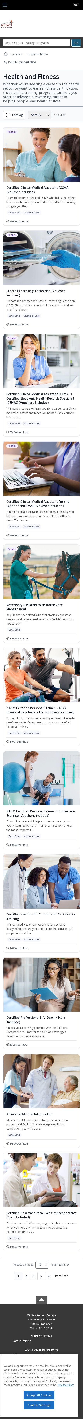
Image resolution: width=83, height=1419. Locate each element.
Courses (17, 54)
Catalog (17, 115)
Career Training (22, 1341)
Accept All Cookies (39, 1395)
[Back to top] (41, 1318)
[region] (39, 1385)
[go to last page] (49, 1276)
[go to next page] (41, 1276)
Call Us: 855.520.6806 (19, 62)
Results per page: (24, 1264)
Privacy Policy (66, 1385)
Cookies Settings (39, 1405)
